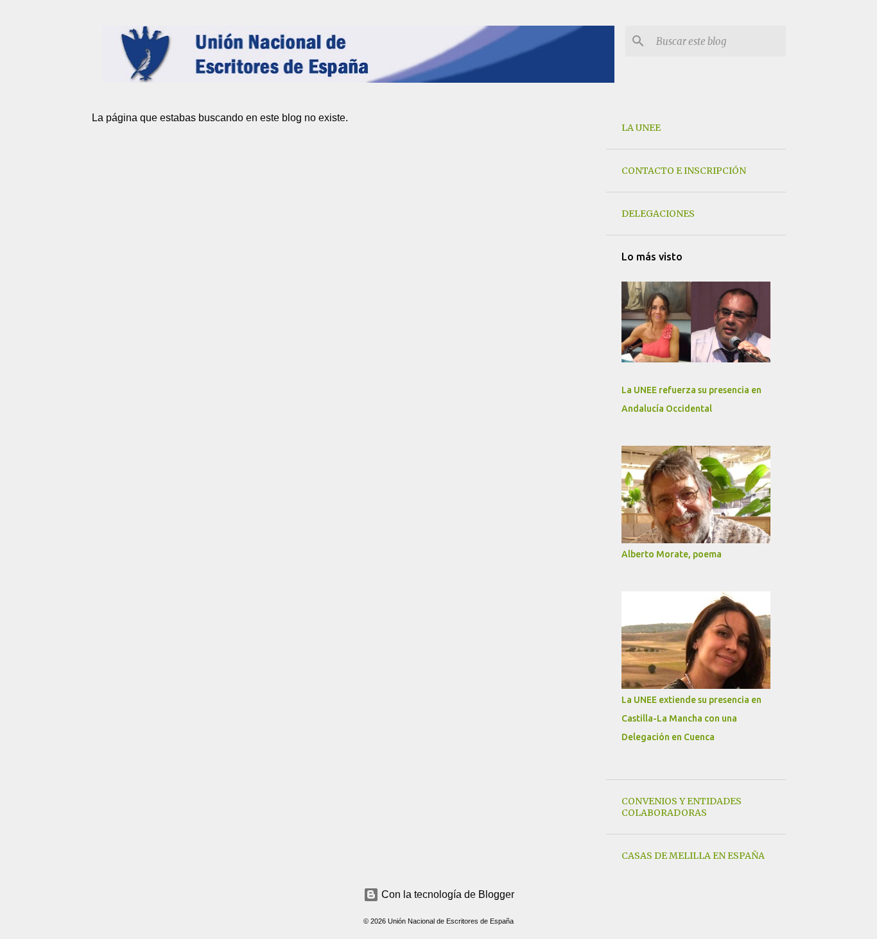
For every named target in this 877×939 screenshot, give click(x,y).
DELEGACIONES (658, 213)
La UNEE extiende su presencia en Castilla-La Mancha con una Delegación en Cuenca (691, 718)
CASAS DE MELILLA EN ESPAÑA (693, 855)
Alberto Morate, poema (671, 554)
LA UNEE (641, 127)
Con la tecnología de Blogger (446, 894)
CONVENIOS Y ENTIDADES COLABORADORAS (681, 806)
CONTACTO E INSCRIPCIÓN (683, 170)
